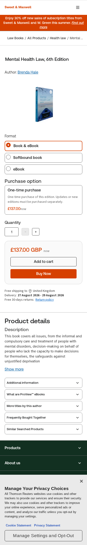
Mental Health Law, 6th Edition (77, 38)
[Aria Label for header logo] (18, 7)
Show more (14, 369)
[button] (43, 448)
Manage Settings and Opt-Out (43, 535)
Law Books (15, 38)
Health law (58, 38)
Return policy (44, 300)
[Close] (81, 481)
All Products (36, 38)
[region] (43, 510)
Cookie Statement (18, 525)
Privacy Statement (46, 525)
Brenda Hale (28, 72)
